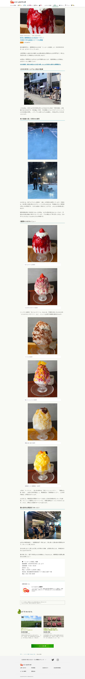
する (31, 5)
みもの (56, 5)
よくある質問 (23, 671)
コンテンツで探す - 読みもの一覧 (29, 654)
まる (36, 5)
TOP (21, 654)
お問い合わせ (23, 667)
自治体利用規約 (57, 667)
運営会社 (33, 671)
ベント (68, 5)
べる (20, 5)
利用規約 (33, 667)
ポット (62, 5)
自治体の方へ (45, 667)
